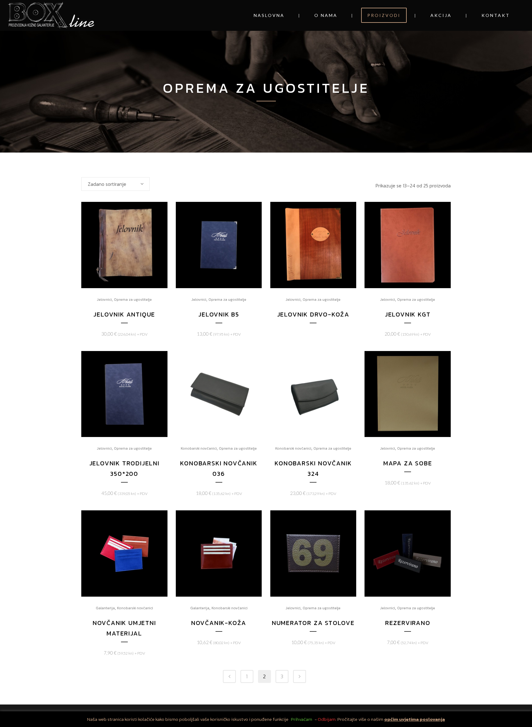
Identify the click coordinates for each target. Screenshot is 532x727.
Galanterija (105, 608)
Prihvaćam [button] (301, 719)
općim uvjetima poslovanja (414, 719)
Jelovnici (104, 299)
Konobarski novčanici (199, 448)
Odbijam (327, 719)
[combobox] (115, 184)
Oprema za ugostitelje (133, 299)
